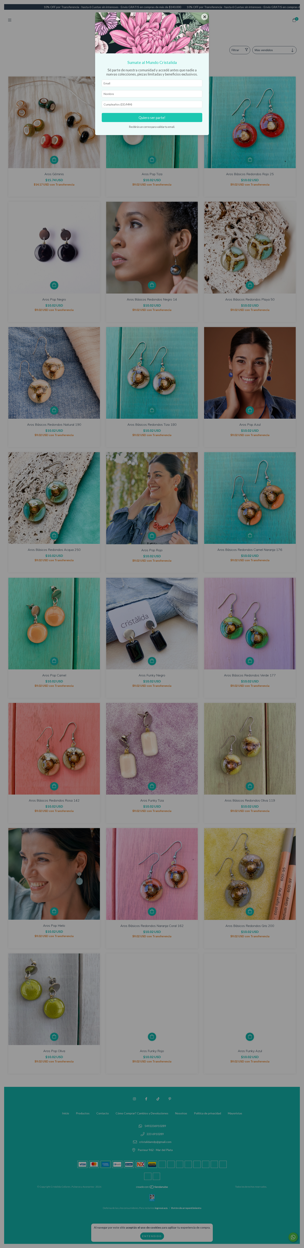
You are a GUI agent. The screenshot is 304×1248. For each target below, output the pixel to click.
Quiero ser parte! (152, 117)
